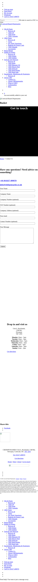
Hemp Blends (8, 522)
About (19, 462)
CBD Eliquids (12, 519)
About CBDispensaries (15, 553)
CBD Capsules (13, 508)
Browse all (11, 503)
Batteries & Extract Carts (16, 517)
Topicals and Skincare (11, 531)
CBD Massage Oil (14, 537)
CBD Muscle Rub (14, 539)
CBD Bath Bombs (14, 542)
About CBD (8, 549)
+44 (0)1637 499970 (8, 181)
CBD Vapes (8, 510)
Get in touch (26, 462)
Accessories (12, 521)
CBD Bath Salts (13, 544)
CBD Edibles (12, 530)
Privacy (24, 478)
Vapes (10, 513)
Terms (21, 478)
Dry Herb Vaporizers (14, 515)
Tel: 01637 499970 (19, 455)
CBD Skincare (13, 540)
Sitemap (17, 478)
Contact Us (11, 551)
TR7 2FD (27, 451)
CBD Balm (11, 535)
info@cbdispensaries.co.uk (11, 185)
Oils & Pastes (8, 501)
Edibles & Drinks (9, 524)
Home (2, 159)
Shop (14, 462)
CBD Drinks (12, 528)
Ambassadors (12, 557)
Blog (9, 558)
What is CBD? (13, 555)
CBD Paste (11, 506)
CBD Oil (11, 504)
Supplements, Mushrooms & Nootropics (17, 546)
